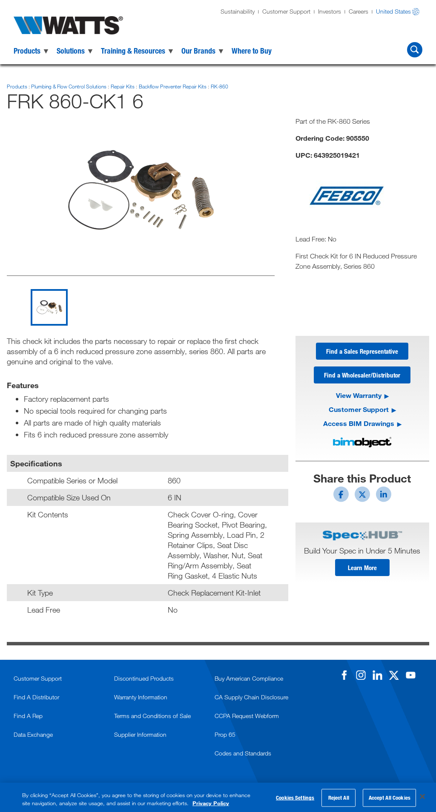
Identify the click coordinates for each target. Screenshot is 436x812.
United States (393, 11)
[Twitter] (394, 675)
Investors (329, 11)
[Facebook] (344, 675)
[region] (218, 797)
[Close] (422, 796)
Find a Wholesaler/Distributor (362, 375)
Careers (358, 11)
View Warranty (359, 395)
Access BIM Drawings (358, 423)
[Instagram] (361, 675)
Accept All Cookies (389, 797)
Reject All (338, 797)
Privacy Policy (210, 803)
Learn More (362, 567)
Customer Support (286, 11)
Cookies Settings (295, 797)
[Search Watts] (414, 49)
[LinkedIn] (377, 675)
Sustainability (238, 11)
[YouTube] (410, 675)
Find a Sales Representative (362, 351)
